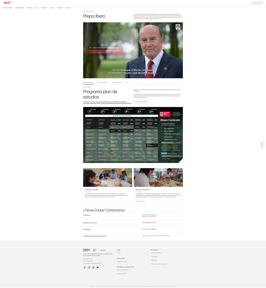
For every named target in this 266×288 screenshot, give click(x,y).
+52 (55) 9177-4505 (87, 259)
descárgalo (139, 201)
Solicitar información (257, 3)
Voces (36, 7)
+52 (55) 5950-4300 (88, 261)
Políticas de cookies (121, 261)
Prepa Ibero (30, 7)
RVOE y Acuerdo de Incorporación (159, 264)
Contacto (67, 7)
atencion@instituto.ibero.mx (149, 222)
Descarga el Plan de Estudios (140, 101)
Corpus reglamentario (156, 253)
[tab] (88, 83)
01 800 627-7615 (98, 263)
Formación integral (7, 7)
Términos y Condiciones (122, 270)
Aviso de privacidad (121, 273)
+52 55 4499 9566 (152, 229)
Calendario (59, 7)
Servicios (52, 7)
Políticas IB (153, 260)
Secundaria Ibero (19, 7)
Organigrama (154, 256)
